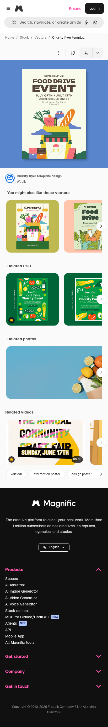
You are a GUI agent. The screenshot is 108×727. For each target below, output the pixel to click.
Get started (16, 656)
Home (9, 37)
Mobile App (14, 636)
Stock (24, 37)
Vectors (40, 37)
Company (15, 671)
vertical (16, 474)
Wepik (21, 182)
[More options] (58, 53)
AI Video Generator (21, 597)
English (54, 547)
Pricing (75, 8)
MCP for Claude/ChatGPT (31, 617)
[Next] (101, 226)
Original (33, 70)
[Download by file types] (97, 53)
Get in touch (17, 686)
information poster (47, 474)
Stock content (17, 610)
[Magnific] (54, 504)
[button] (54, 547)
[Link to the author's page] (10, 179)
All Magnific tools (19, 642)
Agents (15, 623)
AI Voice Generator (21, 604)
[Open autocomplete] (11, 22)
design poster (82, 474)
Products (14, 569)
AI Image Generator (21, 591)
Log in (94, 8)
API (8, 629)
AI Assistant (15, 585)
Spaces (11, 578)
